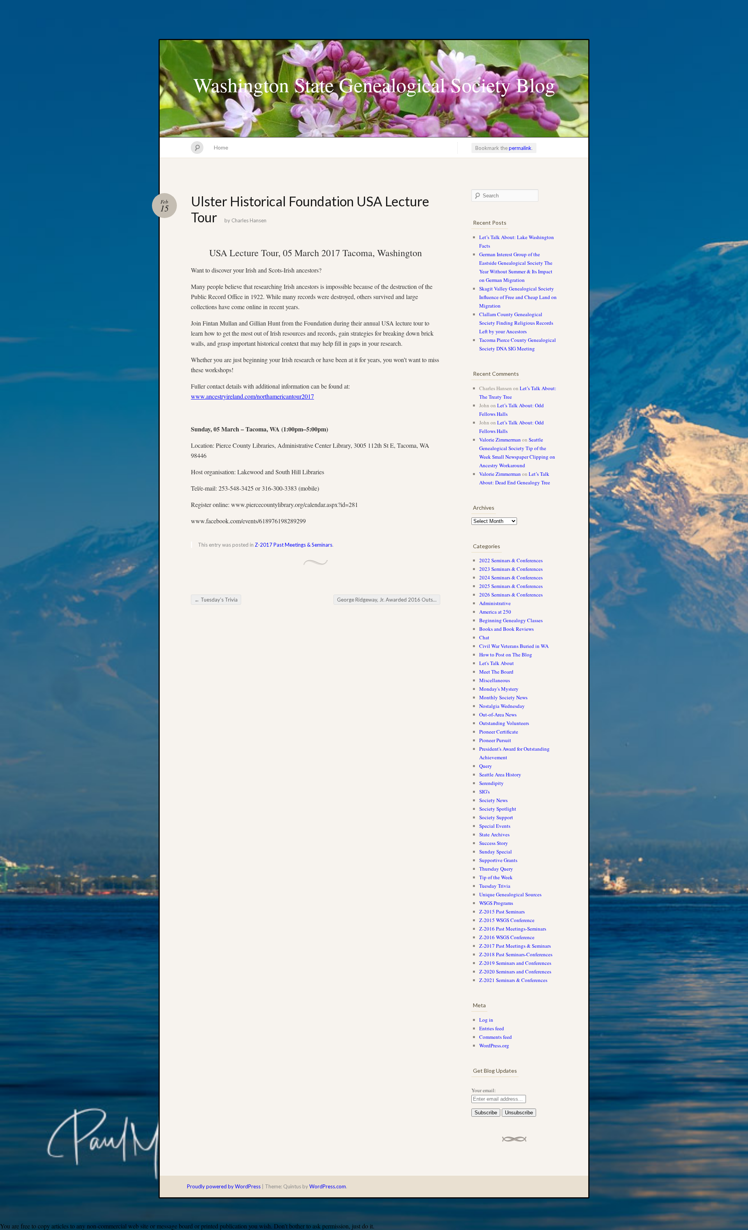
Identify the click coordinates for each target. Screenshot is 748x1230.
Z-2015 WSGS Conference (507, 920)
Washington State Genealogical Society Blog (374, 84)
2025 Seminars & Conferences (511, 585)
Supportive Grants (498, 860)
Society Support (496, 817)
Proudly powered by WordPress (224, 1186)
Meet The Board (496, 671)
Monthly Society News (503, 697)
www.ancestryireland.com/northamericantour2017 (252, 396)
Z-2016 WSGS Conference (507, 937)
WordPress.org (494, 1045)
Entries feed (491, 1028)
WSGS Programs (496, 902)
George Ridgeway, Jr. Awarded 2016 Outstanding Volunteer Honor (388, 600)
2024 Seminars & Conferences (511, 577)
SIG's (484, 791)
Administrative (495, 603)
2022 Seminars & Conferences (511, 560)
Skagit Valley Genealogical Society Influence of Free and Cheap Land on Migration (518, 297)
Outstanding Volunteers (504, 723)
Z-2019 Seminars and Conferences (515, 962)
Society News (493, 800)
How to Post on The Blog (505, 654)
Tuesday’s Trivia (216, 600)
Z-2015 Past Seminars (502, 911)
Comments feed (495, 1036)
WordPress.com (327, 1186)
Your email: (483, 1090)
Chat (484, 637)
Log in (486, 1019)
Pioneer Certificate (498, 731)
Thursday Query (496, 868)
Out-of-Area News (498, 714)
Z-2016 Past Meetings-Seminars (512, 928)
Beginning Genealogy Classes (511, 620)
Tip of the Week (496, 877)
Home (221, 147)
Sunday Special (495, 851)
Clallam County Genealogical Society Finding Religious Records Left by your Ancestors (516, 323)
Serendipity (491, 783)
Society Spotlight (497, 808)
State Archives (494, 834)
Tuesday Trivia (494, 885)
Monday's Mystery (499, 688)
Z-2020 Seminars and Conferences (515, 971)
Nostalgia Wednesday (502, 705)
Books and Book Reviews (506, 628)
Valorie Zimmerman (500, 439)
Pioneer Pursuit (495, 740)
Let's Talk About (496, 663)
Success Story (493, 842)
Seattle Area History (500, 774)
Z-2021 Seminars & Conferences (513, 980)
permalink (520, 148)
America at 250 (495, 611)
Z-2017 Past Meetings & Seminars (293, 545)
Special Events (494, 825)
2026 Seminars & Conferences (511, 594)
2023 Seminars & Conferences (511, 568)
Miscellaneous (494, 680)
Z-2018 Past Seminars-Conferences (515, 954)
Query (485, 765)
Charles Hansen (248, 220)
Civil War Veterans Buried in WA (514, 645)
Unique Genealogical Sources (510, 894)
